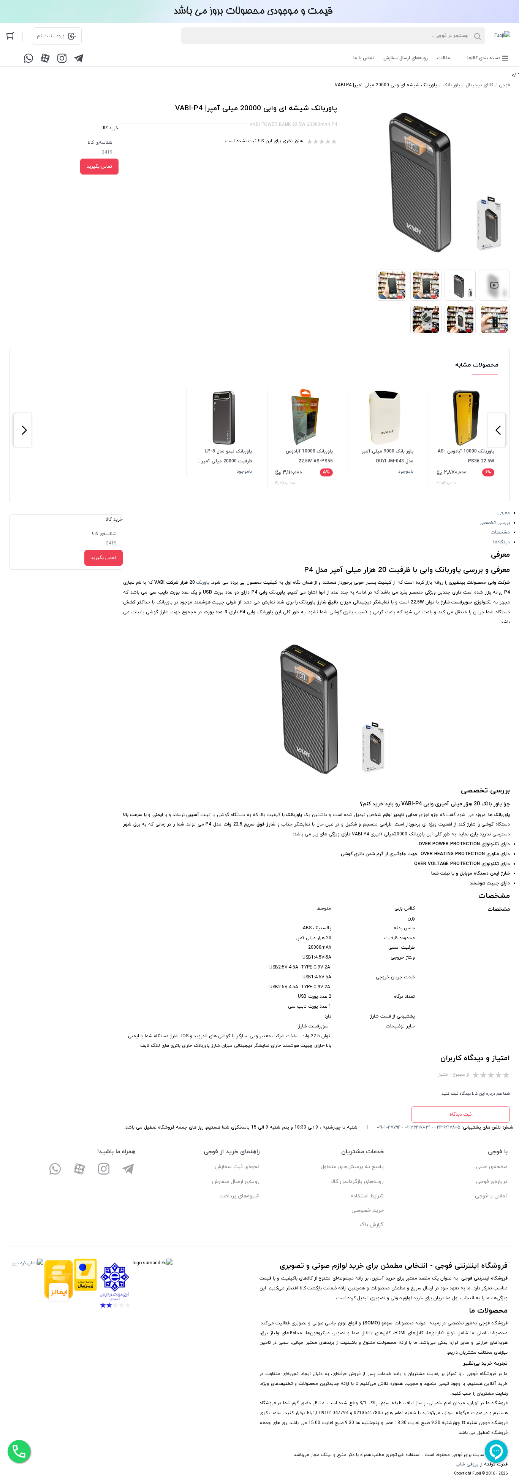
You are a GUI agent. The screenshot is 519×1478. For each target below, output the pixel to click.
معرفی (503, 513)
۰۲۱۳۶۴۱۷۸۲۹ (417, 1127)
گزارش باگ (372, 1225)
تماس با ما (363, 58)
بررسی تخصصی (494, 523)
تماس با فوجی (491, 1196)
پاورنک (202, 582)
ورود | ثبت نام (51, 36)
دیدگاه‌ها (501, 542)
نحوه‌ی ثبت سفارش (237, 1166)
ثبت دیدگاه (460, 1114)
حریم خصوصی (367, 1210)
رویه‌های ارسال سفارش (405, 58)
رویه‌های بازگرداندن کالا (357, 1181)
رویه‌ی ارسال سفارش (236, 1181)
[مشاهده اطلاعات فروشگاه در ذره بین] (27, 1285)
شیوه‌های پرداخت (240, 1196)
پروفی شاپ (467, 1464)
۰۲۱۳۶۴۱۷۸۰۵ (447, 1127)
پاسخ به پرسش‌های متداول (352, 1166)
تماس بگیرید (99, 167)
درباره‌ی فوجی (492, 1181)
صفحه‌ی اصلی (492, 1166)
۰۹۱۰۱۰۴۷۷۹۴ (388, 1127)
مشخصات (500, 532)
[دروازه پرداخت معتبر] (85, 1285)
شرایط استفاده (367, 1196)
